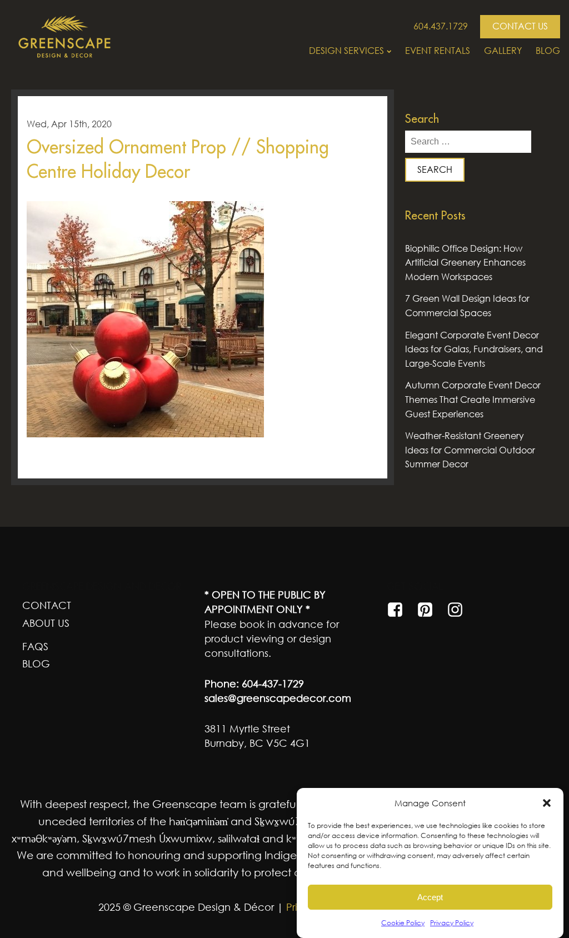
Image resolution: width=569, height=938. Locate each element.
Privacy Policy (451, 923)
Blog (548, 50)
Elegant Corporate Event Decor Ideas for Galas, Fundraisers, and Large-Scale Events (474, 349)
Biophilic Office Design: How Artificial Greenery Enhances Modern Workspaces (465, 262)
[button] (546, 803)
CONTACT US (520, 26)
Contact (46, 605)
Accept (430, 897)
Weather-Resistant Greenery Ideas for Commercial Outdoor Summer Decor (470, 450)
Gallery (503, 50)
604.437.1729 (440, 26)
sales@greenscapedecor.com (277, 698)
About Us (45, 623)
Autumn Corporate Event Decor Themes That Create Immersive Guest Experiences (473, 399)
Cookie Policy (403, 923)
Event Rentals (437, 50)
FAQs (35, 646)
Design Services (346, 50)
